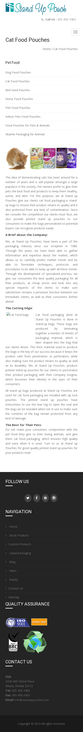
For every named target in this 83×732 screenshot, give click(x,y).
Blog (11, 562)
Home (47, 49)
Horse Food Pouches (19, 99)
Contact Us (15, 588)
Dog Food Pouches (18, 72)
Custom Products (19, 544)
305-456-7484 (66, 19)
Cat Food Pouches (17, 81)
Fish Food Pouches (17, 108)
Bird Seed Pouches (17, 90)
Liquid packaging (19, 553)
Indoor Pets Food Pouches (22, 116)
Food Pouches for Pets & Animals (27, 125)
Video (12, 571)
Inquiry (13, 579)
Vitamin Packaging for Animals (25, 134)
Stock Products (18, 535)
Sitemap (13, 597)
